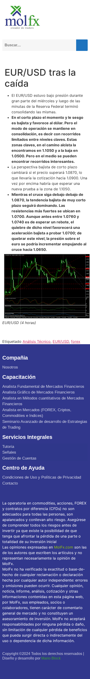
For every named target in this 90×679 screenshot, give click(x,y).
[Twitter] (16, 667)
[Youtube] (27, 667)
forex (75, 341)
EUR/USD (61, 341)
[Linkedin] (37, 667)
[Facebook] (6, 667)
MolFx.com (63, 547)
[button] (83, 57)
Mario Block (51, 658)
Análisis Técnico (37, 341)
